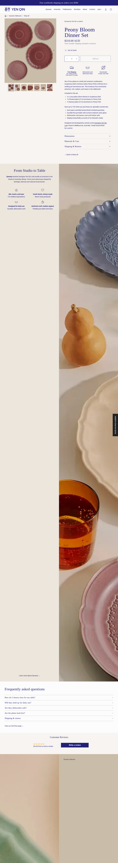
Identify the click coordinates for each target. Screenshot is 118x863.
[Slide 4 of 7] (30, 87)
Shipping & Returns (73, 146)
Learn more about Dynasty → (29, 676)
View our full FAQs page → (14, 726)
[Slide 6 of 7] (43, 87)
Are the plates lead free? (15, 713)
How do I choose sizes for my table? (20, 697)
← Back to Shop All (71, 154)
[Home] (5, 16)
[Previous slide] (6, 50)
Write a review (75, 745)
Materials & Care (72, 141)
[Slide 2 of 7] (17, 87)
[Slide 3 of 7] (24, 87)
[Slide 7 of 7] (50, 87)
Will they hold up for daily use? (18, 703)
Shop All (26, 16)
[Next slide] (54, 50)
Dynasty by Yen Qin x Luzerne (74, 21)
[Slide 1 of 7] (11, 87)
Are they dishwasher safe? (16, 708)
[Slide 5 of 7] (37, 87)
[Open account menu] (105, 9)
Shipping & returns (13, 718)
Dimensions (69, 136)
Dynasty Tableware (15, 16)
